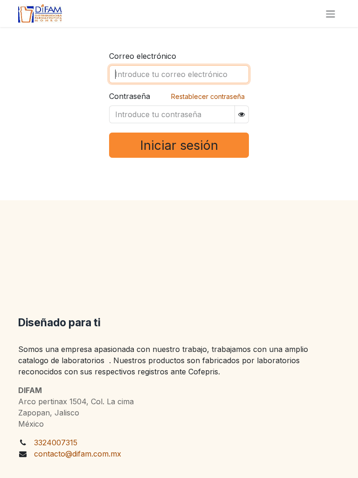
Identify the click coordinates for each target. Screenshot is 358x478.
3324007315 (55, 442)
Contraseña (129, 96)
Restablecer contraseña (208, 96)
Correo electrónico (142, 56)
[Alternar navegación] (330, 13)
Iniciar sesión (179, 145)
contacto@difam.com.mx (77, 453)
